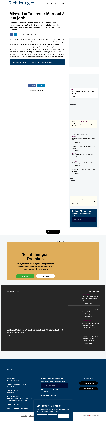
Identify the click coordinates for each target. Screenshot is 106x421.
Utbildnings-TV (65, 3)
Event (72, 3)
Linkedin (49, 399)
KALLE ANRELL (11, 392)
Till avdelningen (94, 291)
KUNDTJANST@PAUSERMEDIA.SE (23, 398)
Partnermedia (24, 408)
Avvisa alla (52, 416)
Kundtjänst (32, 415)
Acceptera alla (63, 416)
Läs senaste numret (88, 383)
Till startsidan (53, 232)
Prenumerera (42, 3)
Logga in (46, 276)
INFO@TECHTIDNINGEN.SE (22, 400)
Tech (48, 3)
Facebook (43, 399)
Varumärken (24, 415)
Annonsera (16, 408)
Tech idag (78, 3)
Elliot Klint (10, 386)
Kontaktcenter (55, 3)
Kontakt (9, 408)
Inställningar (42, 416)
